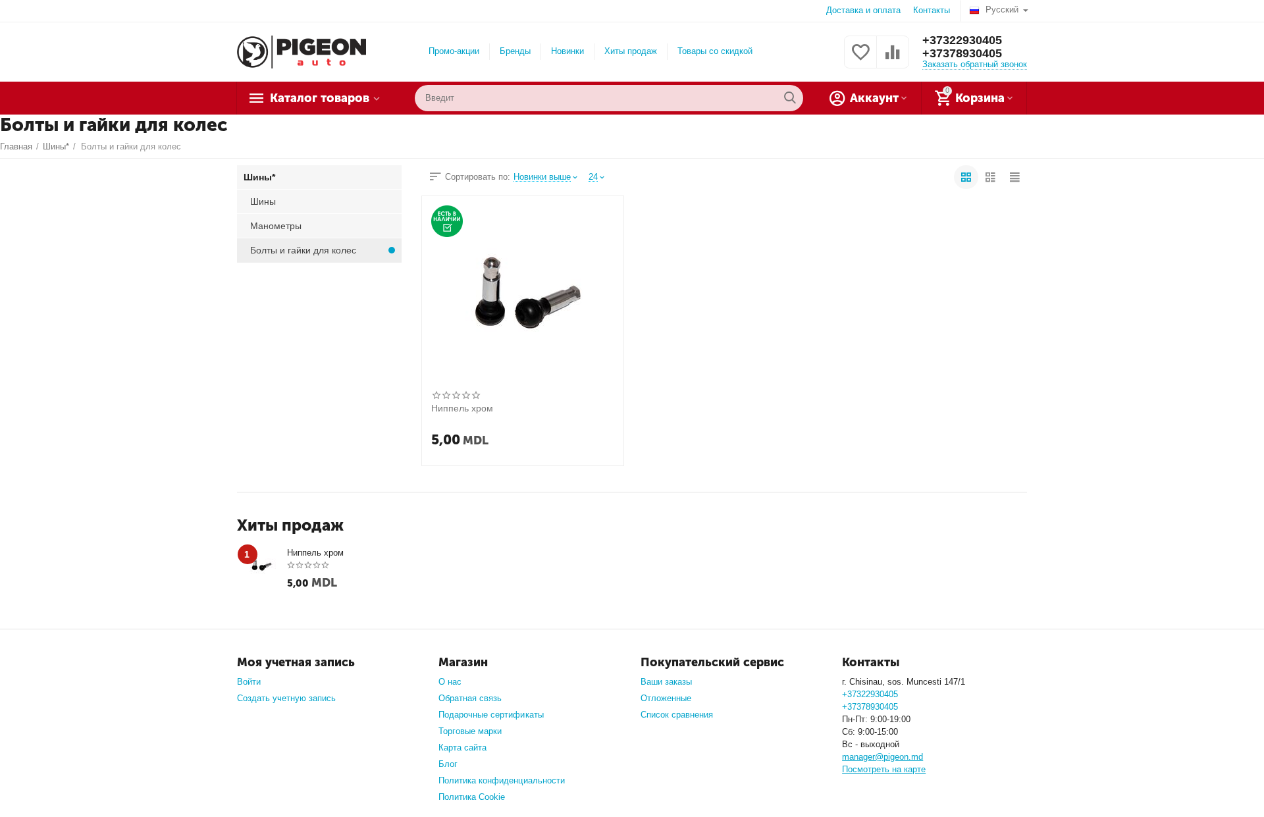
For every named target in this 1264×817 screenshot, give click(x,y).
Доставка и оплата (863, 10)
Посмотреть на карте (884, 769)
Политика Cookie (471, 797)
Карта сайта (462, 747)
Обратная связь (470, 698)
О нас (449, 682)
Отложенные (666, 698)
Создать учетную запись (286, 698)
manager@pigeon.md (882, 757)
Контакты (931, 10)
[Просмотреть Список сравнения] (892, 60)
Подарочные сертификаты (490, 715)
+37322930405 (962, 40)
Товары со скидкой (714, 51)
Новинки (567, 51)
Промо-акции (454, 51)
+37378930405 (962, 53)
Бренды (515, 51)
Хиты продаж (630, 51)
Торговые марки (470, 731)
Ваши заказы (666, 682)
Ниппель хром (462, 408)
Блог (448, 764)
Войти (249, 682)
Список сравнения (677, 715)
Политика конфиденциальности (501, 780)
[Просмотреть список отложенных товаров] (860, 60)
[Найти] (790, 98)
